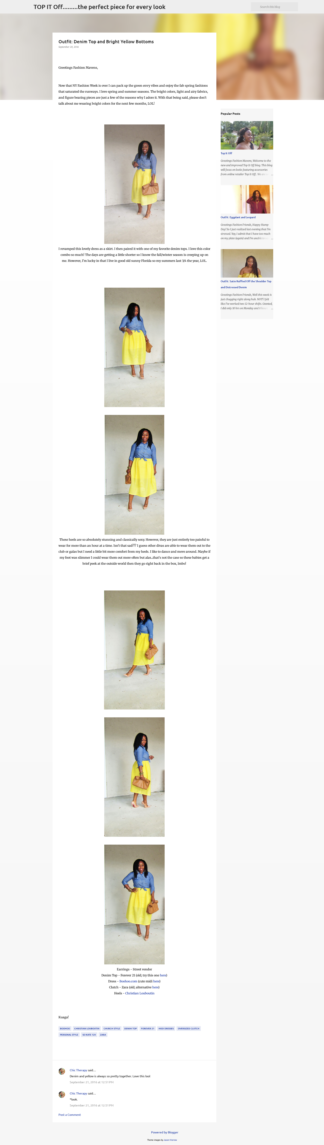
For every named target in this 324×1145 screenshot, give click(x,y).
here (163, 975)
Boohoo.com (128, 981)
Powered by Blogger (164, 1132)
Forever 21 (147, 1028)
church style (112, 1028)
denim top (130, 1028)
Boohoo (65, 1028)
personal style (69, 1034)
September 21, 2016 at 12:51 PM (92, 1082)
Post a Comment (69, 1114)
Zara (103, 1034)
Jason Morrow (170, 1139)
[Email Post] (60, 1023)
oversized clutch (188, 1028)
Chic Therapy (78, 1070)
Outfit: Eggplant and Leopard (238, 217)
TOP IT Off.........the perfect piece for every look (100, 6)
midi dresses (166, 1028)
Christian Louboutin (139, 993)
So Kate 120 (89, 1034)
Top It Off (226, 153)
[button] (60, 54)
